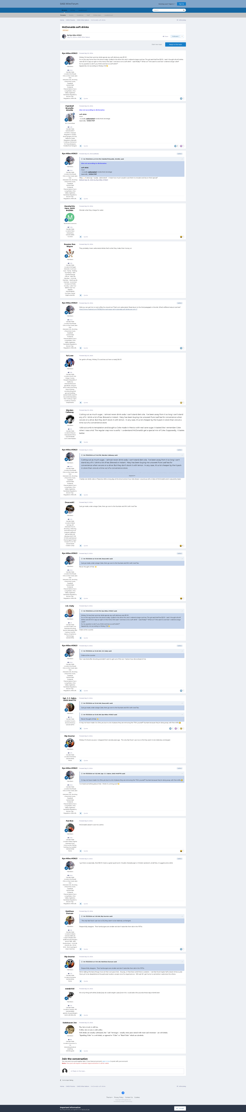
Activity (72, 10)
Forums (63, 15)
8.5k (70, 717)
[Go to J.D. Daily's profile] (70, 612)
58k (70, 1039)
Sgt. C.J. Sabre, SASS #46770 (70, 699)
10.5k (70, 263)
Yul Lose (69, 356)
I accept (181, 1108)
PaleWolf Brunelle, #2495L (70, 108)
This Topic (176, 10)
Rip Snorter (69, 736)
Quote (86, 98)
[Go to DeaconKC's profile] (70, 509)
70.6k (71, 227)
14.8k (70, 127)
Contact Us (129, 1097)
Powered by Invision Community (123, 1101)
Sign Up (181, 4)
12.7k (70, 753)
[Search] (184, 10)
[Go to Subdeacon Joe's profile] (70, 1029)
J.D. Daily (69, 606)
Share (166, 36)
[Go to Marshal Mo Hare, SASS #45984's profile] (70, 217)
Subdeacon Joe (70, 1023)
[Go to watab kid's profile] (70, 995)
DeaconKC (69, 502)
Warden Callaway (70, 411)
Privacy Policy (118, 1097)
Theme (109, 1097)
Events (71, 15)
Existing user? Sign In (166, 4)
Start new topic (157, 44)
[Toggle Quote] (82, 159)
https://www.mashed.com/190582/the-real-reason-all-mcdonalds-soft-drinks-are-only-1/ (108, 309)
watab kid (69, 989)
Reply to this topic (175, 44)
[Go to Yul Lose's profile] (70, 362)
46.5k (70, 837)
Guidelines (80, 15)
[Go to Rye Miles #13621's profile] (64, 36)
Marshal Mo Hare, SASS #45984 (69, 208)
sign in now (106, 1061)
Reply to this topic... (79, 1071)
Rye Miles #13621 (75, 35)
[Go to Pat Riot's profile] (70, 827)
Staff (88, 15)
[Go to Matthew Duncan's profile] (70, 920)
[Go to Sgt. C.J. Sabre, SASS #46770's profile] (70, 707)
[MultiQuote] (80, 98)
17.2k (70, 1005)
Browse (64, 10)
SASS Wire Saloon (84, 37)
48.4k (71, 70)
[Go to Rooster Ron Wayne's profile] (70, 253)
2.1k (70, 623)
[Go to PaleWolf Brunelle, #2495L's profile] (70, 117)
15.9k (70, 372)
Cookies (137, 1097)
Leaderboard (108, 15)
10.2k (70, 519)
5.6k (70, 930)
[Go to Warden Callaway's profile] (70, 419)
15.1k (70, 429)
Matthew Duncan (70, 912)
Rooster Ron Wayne (69, 245)
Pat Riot (69, 821)
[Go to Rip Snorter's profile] (70, 743)
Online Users (97, 15)
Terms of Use (85, 1109)
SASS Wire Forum (69, 4)
